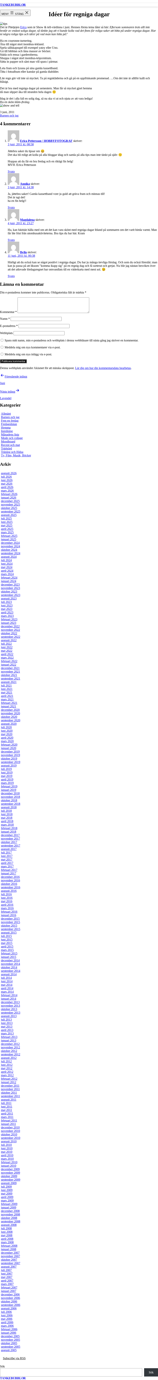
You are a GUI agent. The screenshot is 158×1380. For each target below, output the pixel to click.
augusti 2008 (9, 1224)
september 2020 (10, 720)
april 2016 (7, 904)
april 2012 (7, 1071)
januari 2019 (8, 789)
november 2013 (10, 1005)
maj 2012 (6, 1068)
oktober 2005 (9, 1343)
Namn (5, 318)
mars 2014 (7, 991)
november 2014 (10, 963)
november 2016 (10, 880)
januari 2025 (8, 539)
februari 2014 (9, 995)
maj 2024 (6, 567)
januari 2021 (8, 706)
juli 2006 (6, 1311)
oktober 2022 (9, 633)
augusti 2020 (9, 723)
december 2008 (10, 1211)
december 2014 (10, 960)
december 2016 (10, 876)
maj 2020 (6, 734)
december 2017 (10, 835)
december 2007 (10, 1252)
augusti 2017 (9, 849)
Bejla (23, 252)
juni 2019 (7, 772)
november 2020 (10, 713)
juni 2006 (7, 1315)
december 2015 (10, 918)
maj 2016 (6, 901)
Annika (25, 183)
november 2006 (10, 1298)
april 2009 (7, 1197)
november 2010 (10, 1131)
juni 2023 (7, 605)
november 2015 (10, 922)
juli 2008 (6, 1228)
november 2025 (10, 504)
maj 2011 (6, 1110)
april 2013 (7, 1030)
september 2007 (10, 1263)
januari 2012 (8, 1082)
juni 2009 (7, 1190)
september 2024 (10, 553)
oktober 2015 (9, 925)
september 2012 (10, 1054)
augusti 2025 (9, 515)
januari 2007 (8, 1291)
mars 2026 (7, 490)
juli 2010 (6, 1144)
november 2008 (10, 1214)
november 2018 (10, 796)
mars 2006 (7, 1325)
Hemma (6, 427)
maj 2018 (6, 817)
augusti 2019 (9, 765)
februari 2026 (9, 494)
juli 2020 (6, 727)
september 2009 (10, 1179)
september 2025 (10, 511)
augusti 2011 (8, 1099)
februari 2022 (9, 661)
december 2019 (10, 751)
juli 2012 (6, 1061)
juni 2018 (7, 814)
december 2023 (10, 584)
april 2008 (7, 1238)
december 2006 (10, 1294)
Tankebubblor (13, 4)
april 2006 (7, 1322)
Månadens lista (10, 434)
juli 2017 (6, 852)
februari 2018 (9, 828)
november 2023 (10, 588)
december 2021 (10, 668)
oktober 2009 (9, 1176)
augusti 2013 (9, 1016)
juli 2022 (6, 643)
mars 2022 (7, 657)
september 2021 (10, 678)
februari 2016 (9, 911)
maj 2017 (6, 859)
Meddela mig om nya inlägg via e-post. (28, 354)
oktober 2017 (9, 842)
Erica (23, 27)
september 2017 (10, 845)
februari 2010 (9, 1162)
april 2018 (7, 821)
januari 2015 (8, 957)
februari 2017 (9, 870)
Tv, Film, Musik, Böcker (16, 455)
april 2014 (7, 988)
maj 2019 (6, 776)
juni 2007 (7, 1273)
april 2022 (7, 654)
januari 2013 (8, 1040)
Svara (11, 171)
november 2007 (10, 1256)
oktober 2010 (9, 1134)
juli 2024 (6, 560)
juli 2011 (6, 1103)
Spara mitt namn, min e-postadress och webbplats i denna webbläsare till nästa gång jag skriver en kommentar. (71, 340)
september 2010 (10, 1137)
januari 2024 (8, 581)
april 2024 (7, 570)
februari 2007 (9, 1287)
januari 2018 (8, 831)
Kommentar (8, 312)
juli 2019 (6, 769)
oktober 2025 (9, 508)
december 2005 (10, 1336)
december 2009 (10, 1169)
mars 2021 (7, 699)
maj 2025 (6, 525)
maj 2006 (6, 1318)
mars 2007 (7, 1284)
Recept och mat (10, 445)
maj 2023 (6, 609)
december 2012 (10, 1044)
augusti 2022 (9, 640)
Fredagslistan (9, 424)
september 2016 (10, 887)
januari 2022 (8, 664)
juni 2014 (7, 981)
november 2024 (10, 546)
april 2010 (7, 1155)
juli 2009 (6, 1186)
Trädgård (6, 448)
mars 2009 (7, 1200)
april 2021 (7, 696)
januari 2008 (8, 1249)
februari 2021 (9, 702)
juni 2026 (7, 480)
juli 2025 (6, 518)
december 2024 (10, 542)
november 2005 (10, 1339)
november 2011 (10, 1089)
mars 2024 (7, 574)
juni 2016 (7, 897)
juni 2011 (6, 1106)
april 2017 (7, 863)
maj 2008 (6, 1235)
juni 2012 (7, 1064)
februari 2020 (9, 744)
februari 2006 (9, 1329)
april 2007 (7, 1280)
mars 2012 (7, 1075)
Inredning (7, 431)
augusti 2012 (9, 1057)
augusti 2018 (9, 807)
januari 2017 (8, 873)
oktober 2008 (9, 1218)
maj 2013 (6, 1026)
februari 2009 (9, 1204)
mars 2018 (7, 824)
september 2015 (10, 929)
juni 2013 (7, 1023)
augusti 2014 (9, 974)
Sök (2, 1366)
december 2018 (10, 793)
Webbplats (6, 333)
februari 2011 (9, 1120)
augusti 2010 (9, 1141)
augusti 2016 (9, 890)
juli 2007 (6, 1270)
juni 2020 (7, 730)
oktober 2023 (9, 591)
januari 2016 (8, 915)
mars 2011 (7, 1117)
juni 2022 (7, 647)
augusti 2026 (9, 473)
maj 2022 (6, 650)
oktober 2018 (9, 800)
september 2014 (10, 970)
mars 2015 (7, 950)
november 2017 (10, 838)
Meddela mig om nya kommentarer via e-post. (33, 347)
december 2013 (10, 1002)
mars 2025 (7, 532)
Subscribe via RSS (14, 1358)
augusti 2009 (9, 1183)
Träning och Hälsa (12, 452)
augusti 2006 (9, 1308)
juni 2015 (7, 939)
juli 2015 (6, 936)
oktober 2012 (9, 1050)
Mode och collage (12, 438)
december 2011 (10, 1085)
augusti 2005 (9, 1350)
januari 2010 (8, 1165)
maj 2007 (6, 1277)
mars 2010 (7, 1158)
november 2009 (10, 1172)
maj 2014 (6, 984)
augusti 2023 (9, 598)
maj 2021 (6, 692)
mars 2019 (7, 783)
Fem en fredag (9, 420)
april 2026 (7, 487)
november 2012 (10, 1047)
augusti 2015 (9, 932)
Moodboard (8, 441)
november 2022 (10, 629)
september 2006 (10, 1305)
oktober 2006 (9, 1301)
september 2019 (10, 762)
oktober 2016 (9, 883)
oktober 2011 (9, 1092)
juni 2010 (7, 1148)
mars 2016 (7, 908)
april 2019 (7, 779)
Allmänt (6, 413)
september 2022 (10, 636)
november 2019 (10, 755)
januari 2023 (8, 622)
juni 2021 (7, 689)
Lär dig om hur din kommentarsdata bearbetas (103, 368)
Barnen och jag (9, 115)
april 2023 (7, 612)
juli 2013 (6, 1019)
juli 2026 (6, 476)
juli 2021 (6, 685)
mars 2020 (7, 741)
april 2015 (7, 946)
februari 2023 (9, 619)
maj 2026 (6, 483)
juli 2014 (6, 977)
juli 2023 (6, 602)
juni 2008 (7, 1231)
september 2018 (10, 803)
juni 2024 (7, 563)
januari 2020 (8, 748)
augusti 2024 (9, 556)
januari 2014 (8, 998)
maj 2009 (6, 1193)
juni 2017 (7, 856)
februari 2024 (9, 577)
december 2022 (10, 626)
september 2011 (10, 1096)
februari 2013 (9, 1037)
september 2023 (10, 595)
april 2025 (7, 529)
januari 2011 (8, 1124)
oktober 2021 (9, 675)
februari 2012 (9, 1078)
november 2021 (10, 671)
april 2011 (7, 1113)
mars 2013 (7, 1033)
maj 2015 (6, 943)
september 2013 (10, 1012)
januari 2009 (8, 1207)
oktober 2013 (9, 1009)
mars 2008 (7, 1242)
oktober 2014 (9, 967)
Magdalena (27, 219)
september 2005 (10, 1346)
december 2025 (10, 501)
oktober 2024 (9, 549)
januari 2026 (8, 497)
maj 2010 (6, 1151)
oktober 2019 (9, 758)
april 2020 (7, 737)
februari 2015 (9, 953)
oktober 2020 (9, 716)
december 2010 (10, 1127)
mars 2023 (7, 616)
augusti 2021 (9, 682)
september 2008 (10, 1221)
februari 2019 (9, 786)
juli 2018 (6, 810)
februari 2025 (9, 535)
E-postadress (9, 326)
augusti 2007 (9, 1266)
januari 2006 (8, 1332)
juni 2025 (7, 522)
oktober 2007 (9, 1259)
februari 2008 (9, 1245)
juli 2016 (6, 894)
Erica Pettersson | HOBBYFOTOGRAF (46, 140)
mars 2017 (7, 866)
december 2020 (10, 709)
